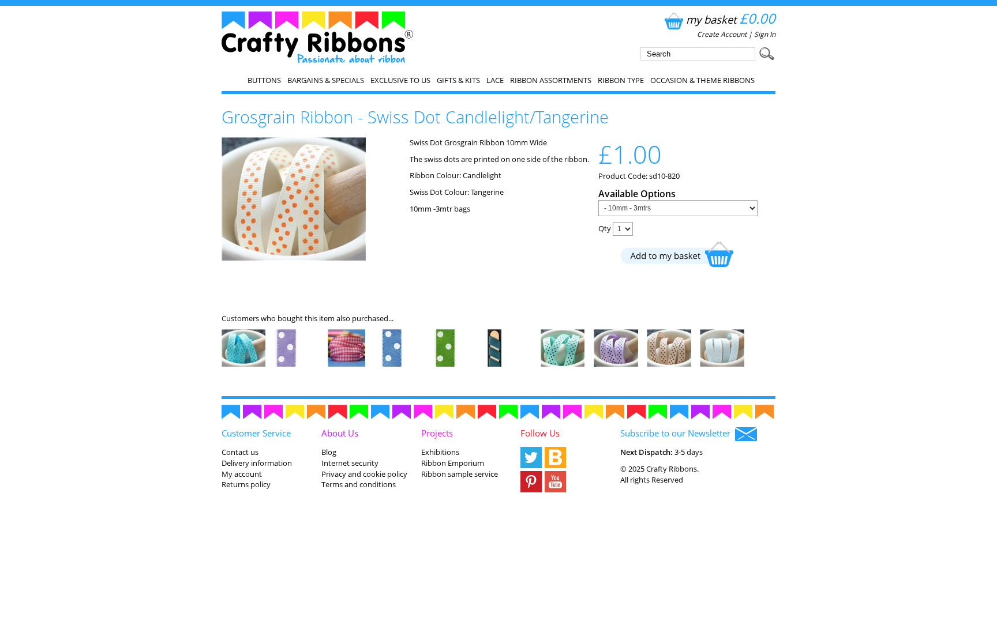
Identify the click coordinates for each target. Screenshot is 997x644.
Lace (495, 80)
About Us (339, 433)
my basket (730, 19)
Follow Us (540, 433)
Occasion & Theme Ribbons (702, 80)
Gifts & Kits (458, 80)
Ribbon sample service (459, 474)
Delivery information (257, 463)
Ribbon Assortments (550, 80)
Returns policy (246, 484)
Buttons (264, 80)
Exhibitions (440, 452)
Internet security (349, 463)
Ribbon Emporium (452, 463)
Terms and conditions (358, 484)
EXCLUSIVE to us (400, 80)
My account (242, 474)
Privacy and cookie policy (364, 474)
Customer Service (256, 433)
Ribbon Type (621, 80)
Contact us (240, 452)
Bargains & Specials (325, 80)
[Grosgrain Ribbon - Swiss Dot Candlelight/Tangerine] (294, 258)
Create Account (722, 34)
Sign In (764, 34)
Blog (328, 452)
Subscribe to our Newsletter (677, 433)
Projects (437, 433)
